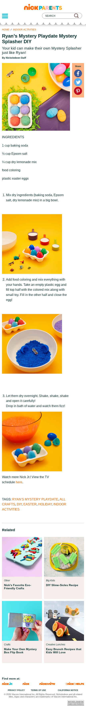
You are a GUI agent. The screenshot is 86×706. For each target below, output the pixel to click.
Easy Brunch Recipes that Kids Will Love (63, 651)
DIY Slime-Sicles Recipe (62, 585)
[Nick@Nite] (47, 684)
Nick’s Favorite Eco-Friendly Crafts (17, 586)
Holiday (45, 504)
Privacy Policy (16, 690)
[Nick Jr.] (7, 684)
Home (5, 29)
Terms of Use (38, 690)
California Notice (68, 690)
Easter (30, 504)
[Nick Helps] (75, 684)
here (19, 482)
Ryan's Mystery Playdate (35, 499)
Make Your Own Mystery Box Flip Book (20, 651)
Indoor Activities (24, 29)
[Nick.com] (26, 684)
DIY (19, 504)
